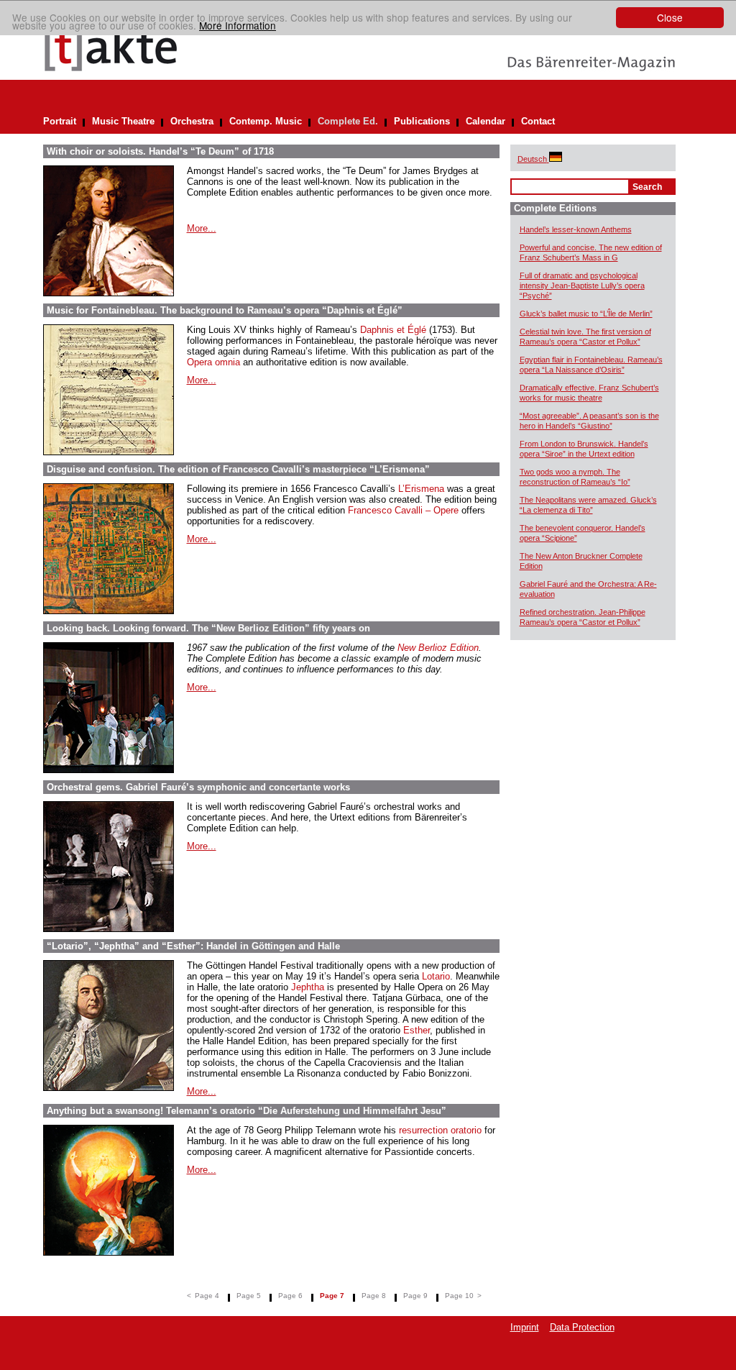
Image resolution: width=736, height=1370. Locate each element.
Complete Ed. (348, 121)
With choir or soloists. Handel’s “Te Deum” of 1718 (160, 151)
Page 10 (459, 1296)
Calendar (485, 121)
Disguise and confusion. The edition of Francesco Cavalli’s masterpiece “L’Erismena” (238, 469)
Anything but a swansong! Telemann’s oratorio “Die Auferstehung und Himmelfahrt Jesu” (246, 1110)
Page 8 (374, 1296)
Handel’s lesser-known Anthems (576, 229)
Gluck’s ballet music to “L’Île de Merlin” (586, 313)
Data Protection (582, 1327)
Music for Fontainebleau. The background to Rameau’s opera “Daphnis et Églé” (224, 310)
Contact (538, 121)
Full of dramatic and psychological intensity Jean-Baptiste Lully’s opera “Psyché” (582, 285)
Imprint (524, 1327)
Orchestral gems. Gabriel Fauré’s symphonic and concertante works (198, 787)
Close (670, 17)
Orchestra (191, 121)
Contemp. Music (265, 121)
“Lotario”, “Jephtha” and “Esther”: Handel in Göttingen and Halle (193, 946)
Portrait (59, 121)
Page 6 (290, 1296)
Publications (422, 121)
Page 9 (415, 1296)
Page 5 (248, 1296)
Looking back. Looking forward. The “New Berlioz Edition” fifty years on (208, 628)
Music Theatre (123, 121)
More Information (237, 25)
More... (201, 228)
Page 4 (207, 1296)
